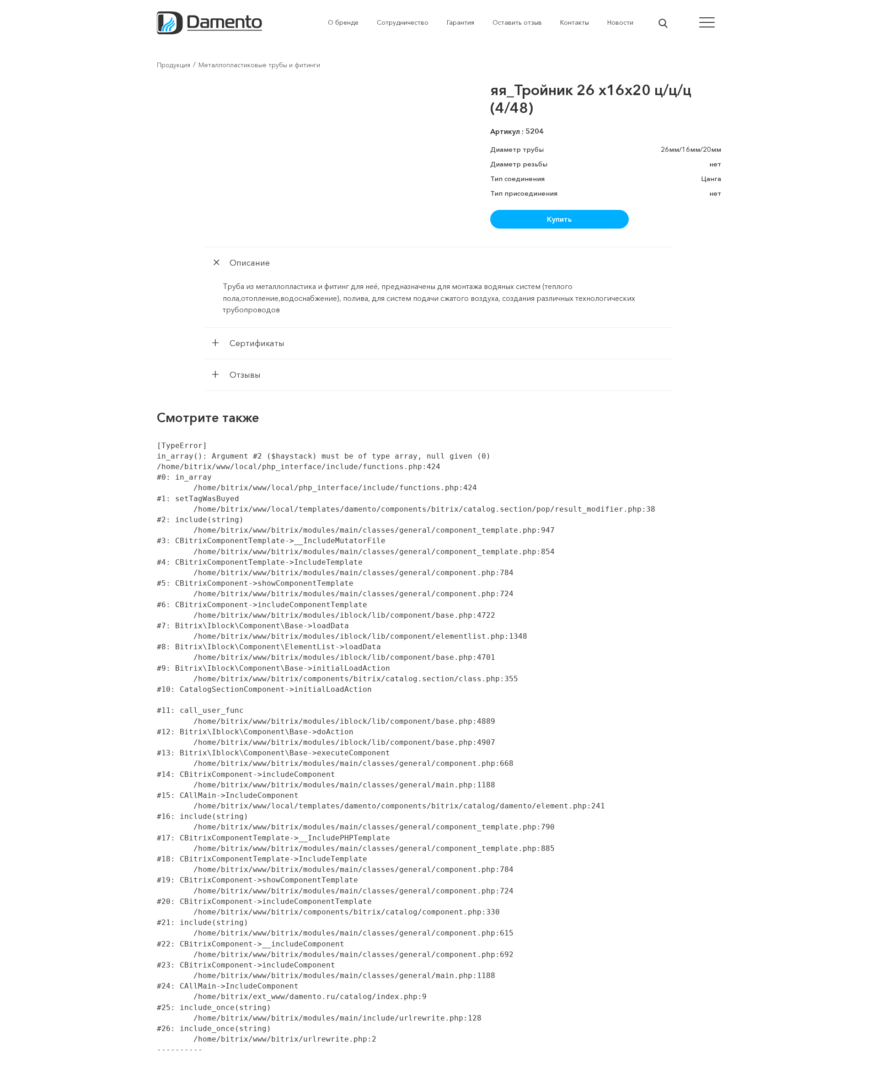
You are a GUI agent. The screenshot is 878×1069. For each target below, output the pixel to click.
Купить (559, 219)
